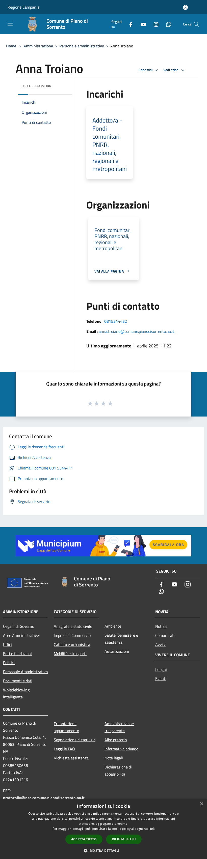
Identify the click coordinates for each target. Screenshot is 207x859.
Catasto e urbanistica (72, 644)
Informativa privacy (121, 749)
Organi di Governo (18, 626)
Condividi (146, 70)
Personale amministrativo (81, 46)
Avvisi (160, 644)
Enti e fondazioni (17, 653)
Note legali (114, 758)
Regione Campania (23, 7)
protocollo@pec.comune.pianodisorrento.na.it (44, 798)
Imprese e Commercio (72, 635)
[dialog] (103, 829)
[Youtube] (141, 24)
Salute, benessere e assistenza (121, 638)
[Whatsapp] (167, 24)
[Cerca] (196, 24)
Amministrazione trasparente (119, 727)
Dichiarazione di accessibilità (118, 770)
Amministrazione (38, 46)
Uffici (7, 644)
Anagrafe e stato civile (73, 626)
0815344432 (115, 321)
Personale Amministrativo (25, 672)
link (151, 828)
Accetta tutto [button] (84, 839)
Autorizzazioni (117, 651)
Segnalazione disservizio (74, 740)
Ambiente (113, 626)
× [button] (201, 804)
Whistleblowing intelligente (16, 693)
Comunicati (165, 635)
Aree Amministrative (21, 635)
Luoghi (161, 669)
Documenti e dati (17, 681)
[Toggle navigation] (10, 24)
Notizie (161, 626)
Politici (9, 663)
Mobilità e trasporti (70, 653)
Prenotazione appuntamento (66, 727)
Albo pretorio (116, 740)
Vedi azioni (171, 70)
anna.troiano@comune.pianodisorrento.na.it (136, 331)
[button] (103, 850)
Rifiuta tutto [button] (124, 839)
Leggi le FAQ (64, 749)
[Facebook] (129, 24)
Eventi (160, 678)
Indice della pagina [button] (36, 85)
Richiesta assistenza (71, 758)
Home (11, 46)
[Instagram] (154, 24)
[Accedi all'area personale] (185, 7)
